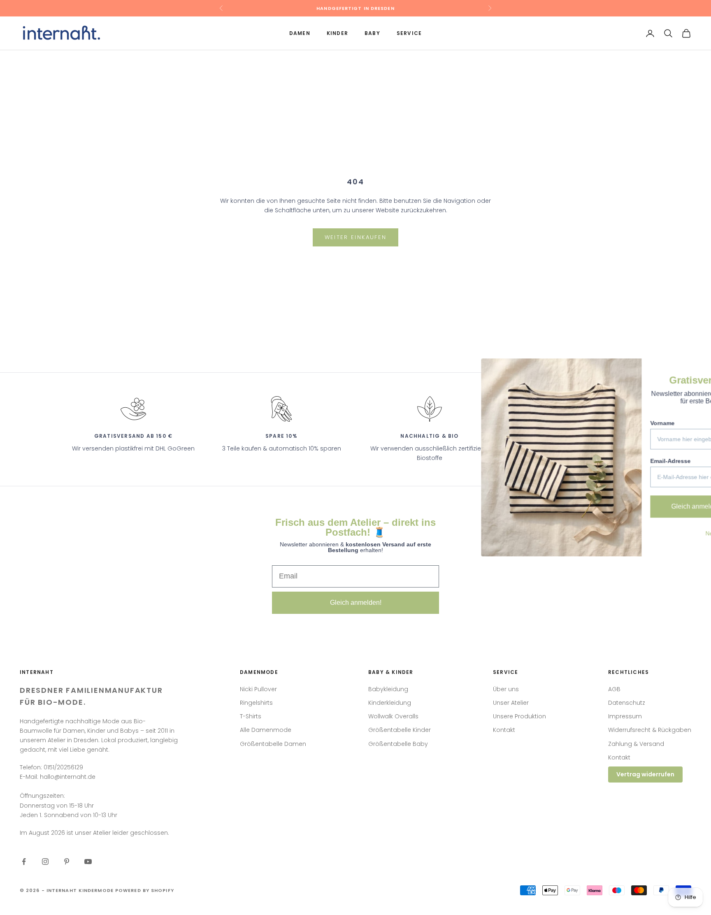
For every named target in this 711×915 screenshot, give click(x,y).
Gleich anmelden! (355, 602)
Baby (372, 33)
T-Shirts (250, 716)
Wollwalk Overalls (393, 716)
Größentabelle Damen (273, 744)
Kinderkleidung (389, 703)
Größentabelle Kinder (399, 730)
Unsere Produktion (519, 716)
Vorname (563, 423)
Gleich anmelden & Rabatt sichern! (623, 506)
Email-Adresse (571, 461)
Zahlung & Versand (636, 744)
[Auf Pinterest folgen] (67, 861)
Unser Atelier (511, 703)
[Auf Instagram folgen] (45, 861)
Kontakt (504, 730)
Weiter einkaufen (355, 237)
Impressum (625, 716)
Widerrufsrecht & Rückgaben (649, 730)
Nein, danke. (622, 533)
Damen (299, 33)
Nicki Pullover (258, 689)
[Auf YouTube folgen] (88, 861)
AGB (614, 689)
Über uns (506, 689)
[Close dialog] (692, 369)
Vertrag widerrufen (645, 774)
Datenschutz (626, 703)
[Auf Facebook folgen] (24, 861)
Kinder (337, 33)
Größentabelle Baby (398, 744)
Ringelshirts (256, 703)
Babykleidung (388, 689)
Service (409, 33)
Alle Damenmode (265, 730)
